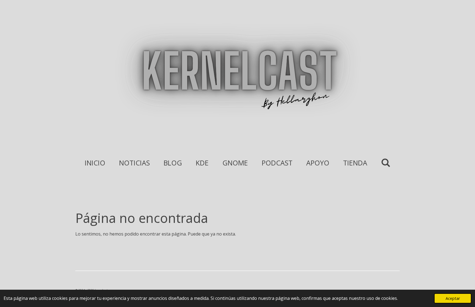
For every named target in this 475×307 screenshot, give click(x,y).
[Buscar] (385, 162)
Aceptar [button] (453, 298)
